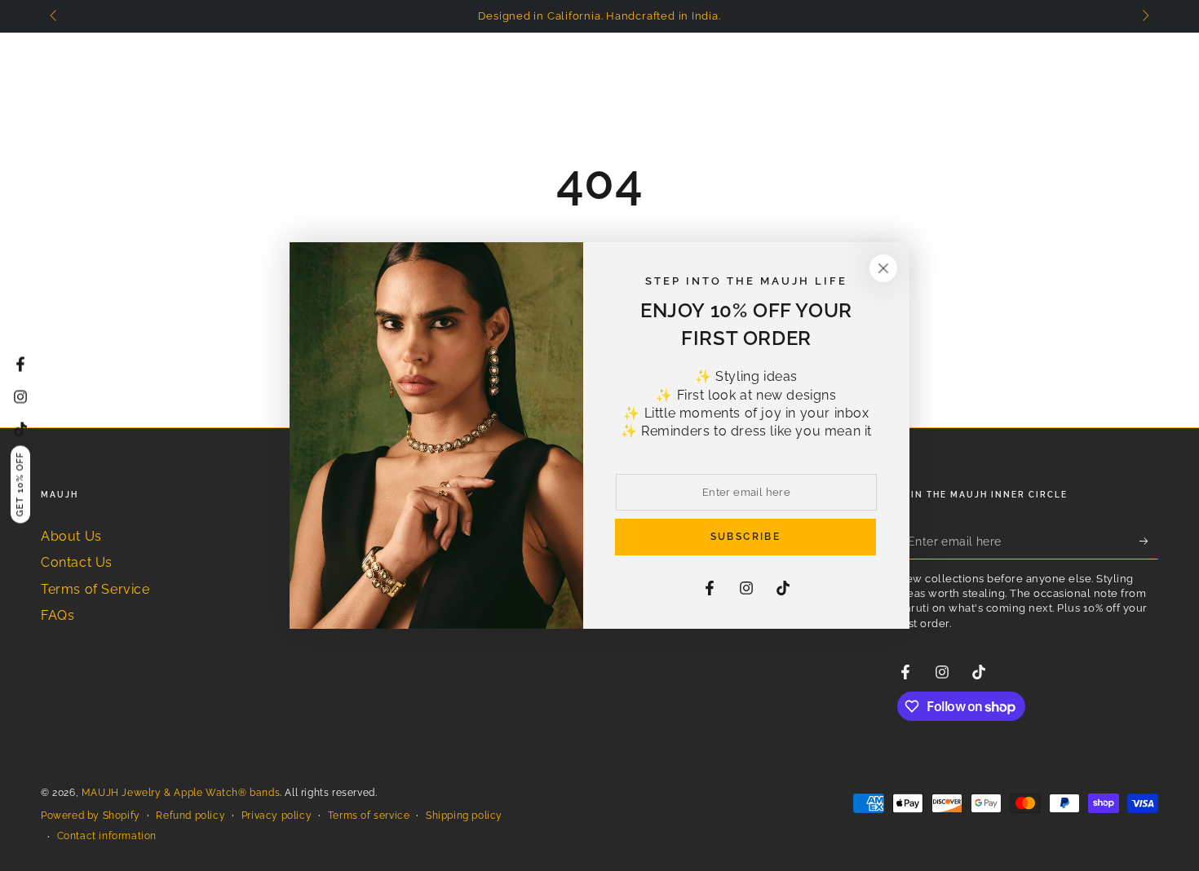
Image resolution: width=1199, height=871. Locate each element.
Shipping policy (464, 815)
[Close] (883, 268)
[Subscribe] (1148, 541)
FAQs (57, 615)
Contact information (107, 836)
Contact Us (77, 562)
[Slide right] (1144, 16)
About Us (71, 536)
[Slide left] (55, 16)
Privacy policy (276, 815)
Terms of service (369, 815)
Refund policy (190, 815)
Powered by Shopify (90, 815)
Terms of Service (95, 589)
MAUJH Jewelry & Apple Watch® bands (181, 792)
